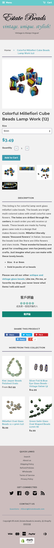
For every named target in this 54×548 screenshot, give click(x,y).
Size (4, 126)
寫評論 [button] (27, 314)
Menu (9, 2)
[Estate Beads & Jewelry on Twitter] (11, 494)
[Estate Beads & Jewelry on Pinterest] (27, 494)
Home (7, 50)
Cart (49, 2)
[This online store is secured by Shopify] (27, 543)
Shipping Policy (27, 464)
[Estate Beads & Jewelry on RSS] (43, 494)
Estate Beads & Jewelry (30, 521)
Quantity (7, 148)
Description (26, 198)
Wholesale (27, 472)
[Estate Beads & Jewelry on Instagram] (35, 494)
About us (27, 460)
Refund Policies (27, 468)
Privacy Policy (27, 479)
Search (27, 457)
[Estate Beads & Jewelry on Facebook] (19, 494)
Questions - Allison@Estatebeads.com (27, 509)
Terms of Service (27, 475)
